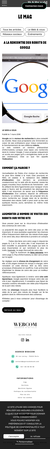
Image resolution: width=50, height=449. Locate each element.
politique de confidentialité (21, 427)
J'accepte (14, 436)
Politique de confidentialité (25, 391)
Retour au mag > (13, 310)
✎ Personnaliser (25, 441)
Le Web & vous (9, 130)
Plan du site (25, 394)
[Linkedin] (27, 341)
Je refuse (35, 436)
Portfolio (25, 385)
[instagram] (22, 341)
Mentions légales (25, 388)
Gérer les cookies (25, 397)
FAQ (25, 382)
